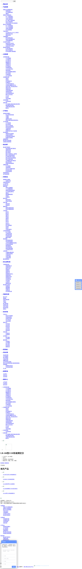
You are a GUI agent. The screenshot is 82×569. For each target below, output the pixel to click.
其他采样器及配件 (10, 126)
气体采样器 (8, 128)
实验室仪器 (6, 294)
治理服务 (8, 341)
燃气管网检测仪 (9, 37)
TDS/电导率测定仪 (10, 83)
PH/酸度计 (8, 82)
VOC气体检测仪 (9, 17)
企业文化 (5, 375)
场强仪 (7, 195)
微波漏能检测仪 (9, 194)
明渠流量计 (8, 70)
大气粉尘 (5, 110)
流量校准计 (8, 129)
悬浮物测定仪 (9, 81)
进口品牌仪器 (6, 261)
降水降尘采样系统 (7, 140)
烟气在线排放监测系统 (11, 157)
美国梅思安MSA (9, 273)
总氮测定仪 (8, 64)
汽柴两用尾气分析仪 (10, 44)
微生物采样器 (9, 234)
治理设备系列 (9, 317)
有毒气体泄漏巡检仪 (10, 39)
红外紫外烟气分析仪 (10, 156)
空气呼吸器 (5, 356)
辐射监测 (5, 186)
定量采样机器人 (6, 182)
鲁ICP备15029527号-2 (28, 566)
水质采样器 (5, 99)
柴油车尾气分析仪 (10, 43)
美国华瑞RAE (9, 265)
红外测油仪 (8, 66)
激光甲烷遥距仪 (9, 50)
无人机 (4, 368)
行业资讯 (5, 383)
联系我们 (5, 349)
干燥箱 (4, 302)
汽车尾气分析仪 (6, 41)
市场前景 (8, 333)
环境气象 (5, 202)
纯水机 (7, 97)
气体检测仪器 (6, 264)
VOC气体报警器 (9, 27)
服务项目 (5, 339)
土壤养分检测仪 (9, 253)
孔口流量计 (8, 166)
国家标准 (8, 346)
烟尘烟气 (5, 144)
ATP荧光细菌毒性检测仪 (11, 242)
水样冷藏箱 (8, 98)
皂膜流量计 (8, 167)
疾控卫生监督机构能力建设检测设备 (11, 363)
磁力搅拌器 (5, 303)
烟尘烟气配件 (9, 161)
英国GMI (8, 272)
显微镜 (4, 298)
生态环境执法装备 (7, 361)
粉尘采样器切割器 (10, 114)
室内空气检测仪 (9, 315)
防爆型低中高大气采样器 (11, 130)
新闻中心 (5, 379)
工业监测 (5, 210)
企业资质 (5, 376)
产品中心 (5, 314)
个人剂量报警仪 (9, 188)
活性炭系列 (8, 321)
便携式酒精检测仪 (10, 207)
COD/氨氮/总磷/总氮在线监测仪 (13, 104)
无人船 (7, 95)
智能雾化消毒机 (6, 179)
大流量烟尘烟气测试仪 (11, 160)
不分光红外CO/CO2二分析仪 (12, 32)
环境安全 (5, 176)
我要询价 (7, 463)
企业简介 (5, 373)
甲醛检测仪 (8, 10)
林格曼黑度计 (6, 172)
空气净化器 (8, 319)
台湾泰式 (8, 281)
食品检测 (5, 238)
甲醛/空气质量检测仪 (8, 9)
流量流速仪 (8, 89)
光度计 (4, 300)
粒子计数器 (8, 232)
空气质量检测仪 (9, 12)
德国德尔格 (8, 283)
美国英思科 (8, 275)
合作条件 (8, 327)
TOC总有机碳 (9, 75)
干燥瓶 (7, 117)
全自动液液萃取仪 (10, 93)
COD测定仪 (8, 59)
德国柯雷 (8, 288)
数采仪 (7, 108)
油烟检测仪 (5, 139)
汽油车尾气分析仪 (10, 46)
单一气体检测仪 (9, 16)
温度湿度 (8, 203)
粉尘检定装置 (9, 170)
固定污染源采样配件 (10, 155)
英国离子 (8, 269)
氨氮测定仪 (8, 62)
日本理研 (8, 280)
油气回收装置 (6, 174)
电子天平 (5, 296)
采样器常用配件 (6, 113)
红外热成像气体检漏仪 (11, 51)
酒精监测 (5, 206)
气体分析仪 (5, 31)
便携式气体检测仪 (7, 15)
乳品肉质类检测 (9, 244)
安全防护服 (5, 355)
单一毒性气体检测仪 (10, 20)
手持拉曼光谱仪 (9, 367)
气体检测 (5, 7)
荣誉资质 (8, 330)
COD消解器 (8, 58)
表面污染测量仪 (9, 187)
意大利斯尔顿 (9, 291)
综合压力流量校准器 (10, 168)
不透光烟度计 (9, 229)
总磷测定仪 (8, 63)
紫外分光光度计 (9, 94)
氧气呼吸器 (5, 357)
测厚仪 (7, 218)
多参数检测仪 (9, 67)
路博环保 (5, 371)
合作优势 (8, 325)
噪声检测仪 (8, 199)
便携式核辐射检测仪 (10, 190)
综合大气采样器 (9, 125)
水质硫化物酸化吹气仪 (11, 85)
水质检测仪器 (6, 56)
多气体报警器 (9, 29)
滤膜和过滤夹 (9, 118)
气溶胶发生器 (9, 233)
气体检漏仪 (5, 36)
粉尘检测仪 (5, 132)
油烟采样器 (8, 149)
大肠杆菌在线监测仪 (10, 106)
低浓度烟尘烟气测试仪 (11, 148)
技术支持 (5, 384)
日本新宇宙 (8, 279)
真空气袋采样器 (9, 159)
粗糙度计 (8, 224)
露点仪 (7, 213)
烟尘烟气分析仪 (6, 284)
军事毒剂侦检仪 (9, 365)
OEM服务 (8, 342)
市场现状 (8, 334)
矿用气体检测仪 (9, 48)
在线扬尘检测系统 (7, 141)
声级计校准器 (9, 201)
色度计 (7, 228)
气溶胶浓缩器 (9, 236)
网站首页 (5, 4)
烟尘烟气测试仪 (6, 147)
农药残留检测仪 (9, 240)
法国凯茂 (8, 290)
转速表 (7, 226)
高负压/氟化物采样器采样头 (12, 120)
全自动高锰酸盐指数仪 (11, 71)
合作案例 (8, 338)
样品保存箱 (5, 307)
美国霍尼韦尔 (9, 276)
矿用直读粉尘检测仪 (10, 136)
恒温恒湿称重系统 (10, 163)
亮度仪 (7, 217)
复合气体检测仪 (9, 21)
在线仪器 (5, 102)
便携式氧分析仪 (9, 33)
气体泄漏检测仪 (9, 40)
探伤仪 (7, 221)
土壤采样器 (8, 257)
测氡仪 (7, 13)
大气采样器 (5, 121)
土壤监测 (5, 250)
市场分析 (5, 331)
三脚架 (7, 116)
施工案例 (8, 337)
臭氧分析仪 (8, 35)
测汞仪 (4, 308)
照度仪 (7, 214)
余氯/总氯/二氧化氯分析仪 (11, 86)
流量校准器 (5, 164)
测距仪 (7, 215)
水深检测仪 (8, 74)
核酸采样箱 (5, 360)
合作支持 (8, 329)
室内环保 (5, 311)
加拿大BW (8, 268)
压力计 (7, 222)
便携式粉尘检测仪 (10, 133)
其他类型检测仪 (6, 47)
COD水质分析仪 (9, 68)
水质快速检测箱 (9, 90)
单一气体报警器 (9, 25)
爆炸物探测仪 (6, 259)
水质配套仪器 (6, 77)
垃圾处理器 (5, 359)
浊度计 (7, 78)
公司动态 (5, 382)
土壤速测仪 (8, 255)
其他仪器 (5, 352)
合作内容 (8, 323)
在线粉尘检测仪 (9, 135)
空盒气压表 (5, 306)
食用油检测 (8, 245)
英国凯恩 (8, 286)
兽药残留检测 (9, 246)
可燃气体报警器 (9, 28)
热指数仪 (8, 197)
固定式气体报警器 (7, 24)
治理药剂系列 (9, 318)
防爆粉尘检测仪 (9, 137)
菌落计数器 (8, 237)
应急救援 (5, 364)
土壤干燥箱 (8, 256)
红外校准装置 (9, 171)
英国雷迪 (8, 271)
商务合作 (5, 322)
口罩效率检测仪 (6, 230)
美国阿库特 (8, 267)
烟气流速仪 (8, 152)
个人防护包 (5, 183)
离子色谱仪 (8, 73)
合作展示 (5, 335)
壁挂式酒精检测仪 (10, 209)
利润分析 (8, 326)
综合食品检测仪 (9, 241)
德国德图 (8, 287)
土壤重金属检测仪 (10, 252)
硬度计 (7, 219)
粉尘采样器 (8, 124)
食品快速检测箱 (9, 248)
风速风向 (8, 205)
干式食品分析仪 (9, 249)
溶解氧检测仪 (9, 91)
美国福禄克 (8, 277)
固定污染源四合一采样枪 (11, 153)
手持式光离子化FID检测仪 (12, 23)
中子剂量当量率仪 (10, 191)
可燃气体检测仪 (9, 19)
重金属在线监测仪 (10, 105)
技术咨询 (8, 345)
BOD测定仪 (8, 60)
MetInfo (17, 566)
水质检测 (5, 54)
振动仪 (7, 211)
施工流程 (8, 344)
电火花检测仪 (9, 225)
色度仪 (7, 79)
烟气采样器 (8, 151)
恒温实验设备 (6, 299)
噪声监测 (5, 198)
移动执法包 (5, 184)
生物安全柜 (8, 180)
